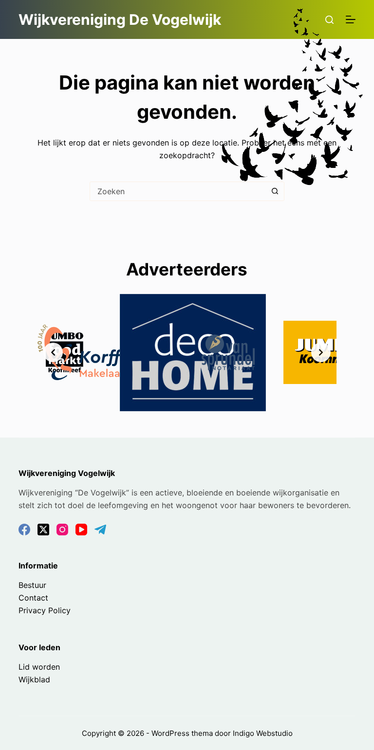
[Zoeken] (329, 20)
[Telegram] (100, 529)
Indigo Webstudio (263, 733)
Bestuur (32, 585)
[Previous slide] (53, 352)
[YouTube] (81, 529)
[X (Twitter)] (43, 529)
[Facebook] (24, 529)
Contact (33, 598)
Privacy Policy (45, 610)
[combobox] (177, 191)
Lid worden (39, 667)
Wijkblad (34, 679)
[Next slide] (321, 352)
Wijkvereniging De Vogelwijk (120, 19)
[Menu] (350, 19)
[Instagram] (62, 529)
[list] (187, 352)
